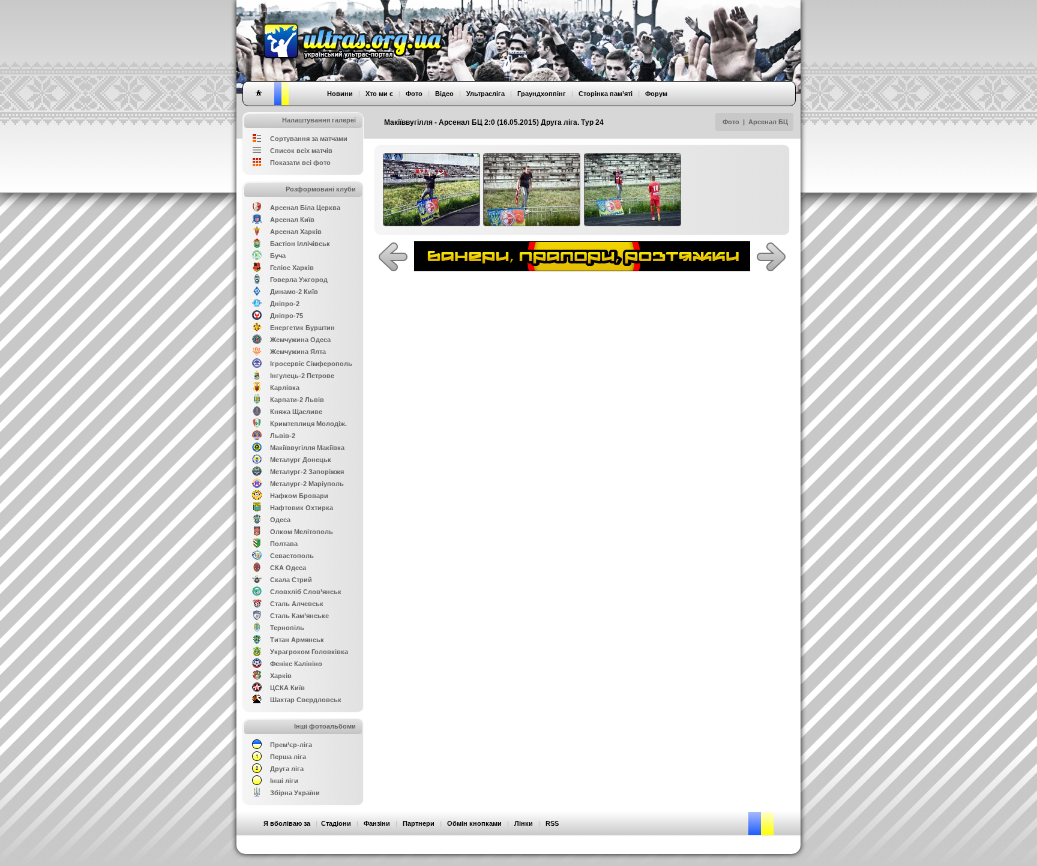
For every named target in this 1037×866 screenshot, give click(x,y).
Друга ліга (287, 768)
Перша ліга (288, 756)
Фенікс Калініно (296, 663)
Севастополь (292, 555)
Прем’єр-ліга (291, 744)
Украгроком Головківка (309, 651)
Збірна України (295, 792)
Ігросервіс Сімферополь (311, 363)
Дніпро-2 (284, 303)
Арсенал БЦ (768, 121)
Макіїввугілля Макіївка (307, 447)
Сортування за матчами (308, 138)
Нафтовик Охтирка (301, 507)
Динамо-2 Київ (294, 291)
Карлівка (284, 387)
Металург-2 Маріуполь (307, 483)
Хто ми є (379, 93)
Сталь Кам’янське (299, 615)
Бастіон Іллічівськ (300, 243)
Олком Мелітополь (301, 531)
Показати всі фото (300, 162)
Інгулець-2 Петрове (302, 375)
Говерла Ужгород (299, 279)
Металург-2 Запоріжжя (307, 471)
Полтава (284, 543)
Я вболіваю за (286, 823)
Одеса (280, 519)
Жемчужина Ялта (298, 351)
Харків (281, 675)
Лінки (523, 823)
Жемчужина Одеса (300, 339)
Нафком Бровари (299, 495)
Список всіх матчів (301, 150)
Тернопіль (287, 627)
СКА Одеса (288, 567)
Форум (656, 93)
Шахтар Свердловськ (305, 699)
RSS (552, 823)
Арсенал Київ (292, 219)
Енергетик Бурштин (302, 327)
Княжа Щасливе (296, 411)
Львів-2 (282, 435)
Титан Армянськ (297, 639)
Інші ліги (284, 780)
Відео (444, 93)
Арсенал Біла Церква (305, 207)
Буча (278, 255)
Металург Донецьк (300, 459)
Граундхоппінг (541, 93)
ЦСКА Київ (287, 687)
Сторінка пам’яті (606, 93)
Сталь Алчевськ (296, 603)
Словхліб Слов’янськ (305, 591)
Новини (340, 93)
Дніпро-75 (286, 315)
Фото (731, 121)
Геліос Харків (292, 267)
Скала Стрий (291, 579)
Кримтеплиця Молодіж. (308, 423)
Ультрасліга (485, 93)
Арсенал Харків (296, 231)
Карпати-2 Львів (297, 399)
